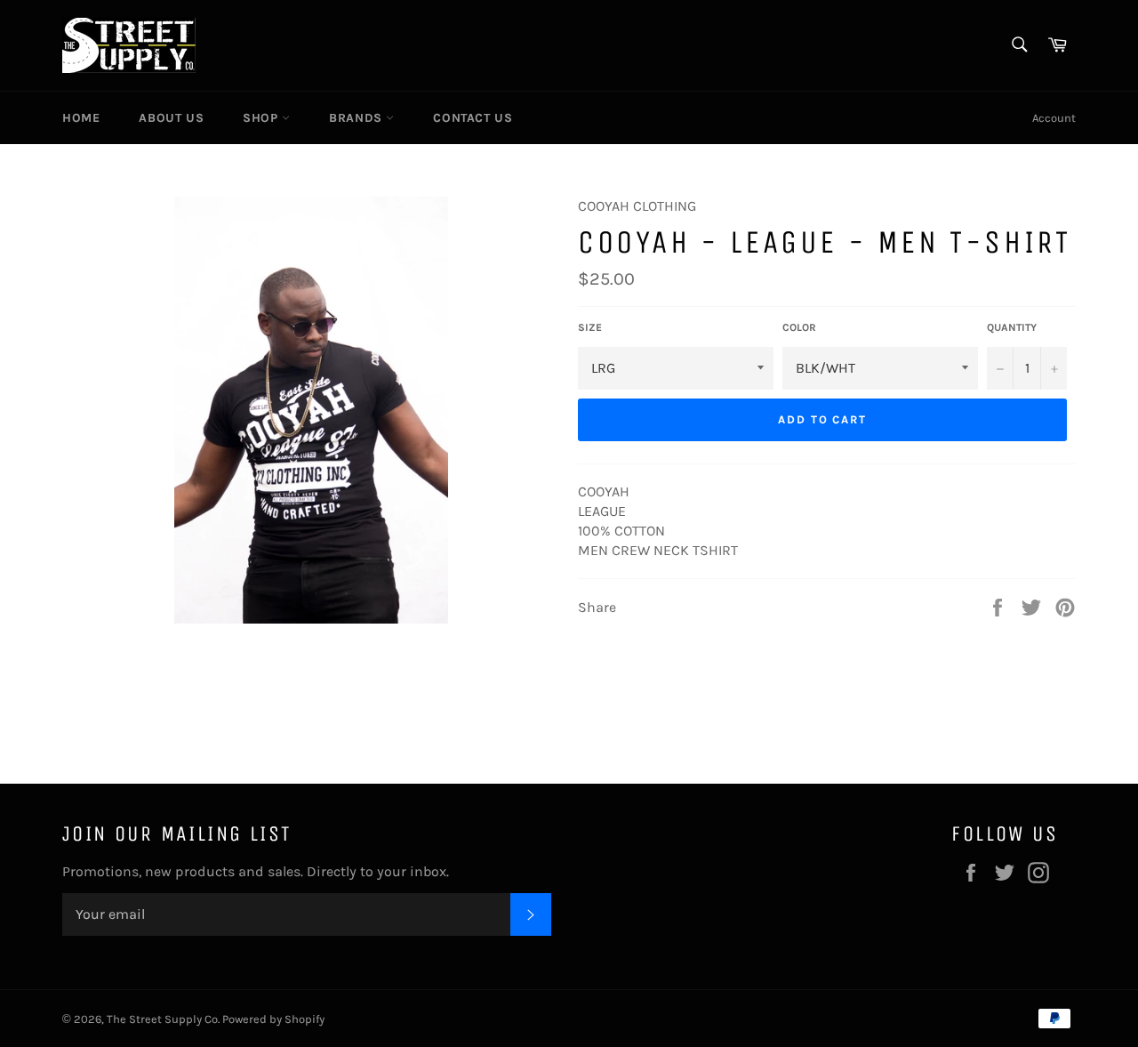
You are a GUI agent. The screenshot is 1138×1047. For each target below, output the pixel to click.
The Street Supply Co (162, 1019)
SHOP (262, 117)
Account (1054, 118)
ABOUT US (171, 117)
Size (590, 327)
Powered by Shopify (273, 1019)
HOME (81, 117)
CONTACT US (472, 117)
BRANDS (357, 117)
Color (799, 327)
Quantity (1012, 327)
